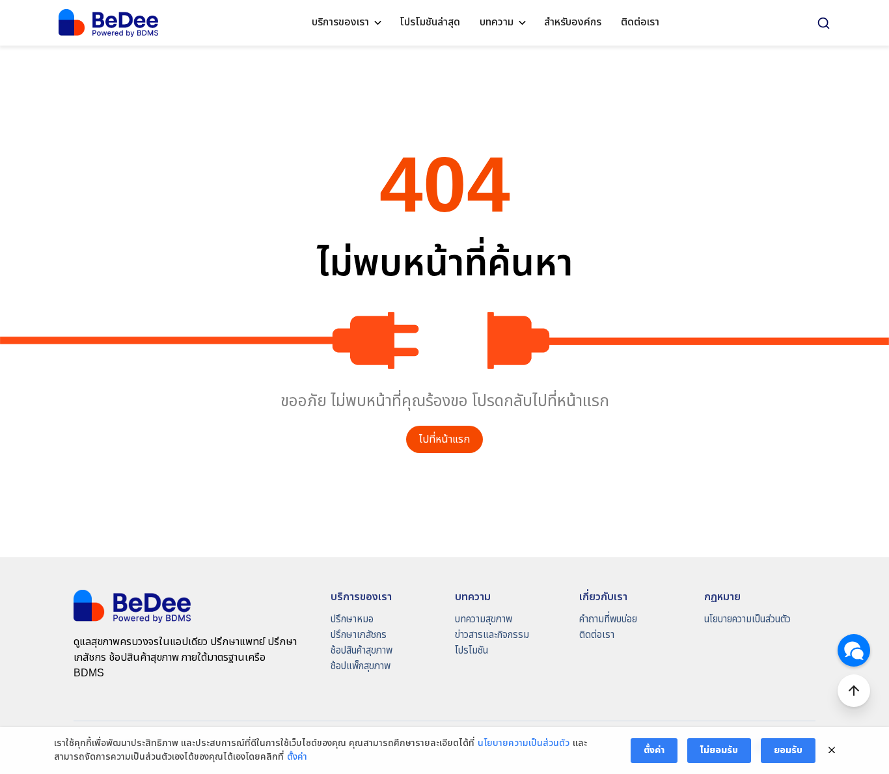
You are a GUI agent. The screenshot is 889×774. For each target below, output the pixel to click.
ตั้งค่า (297, 757)
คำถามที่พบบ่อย (608, 619)
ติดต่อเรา (640, 22)
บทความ (496, 22)
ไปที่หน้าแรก (444, 439)
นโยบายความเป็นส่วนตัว (747, 619)
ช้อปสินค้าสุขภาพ (361, 650)
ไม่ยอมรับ (719, 750)
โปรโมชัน (471, 650)
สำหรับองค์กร (572, 22)
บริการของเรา (340, 22)
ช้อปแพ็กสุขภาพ (360, 666)
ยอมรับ (788, 750)
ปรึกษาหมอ (352, 619)
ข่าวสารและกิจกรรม (492, 635)
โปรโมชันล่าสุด (430, 22)
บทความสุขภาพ (483, 619)
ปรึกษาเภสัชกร (359, 635)
